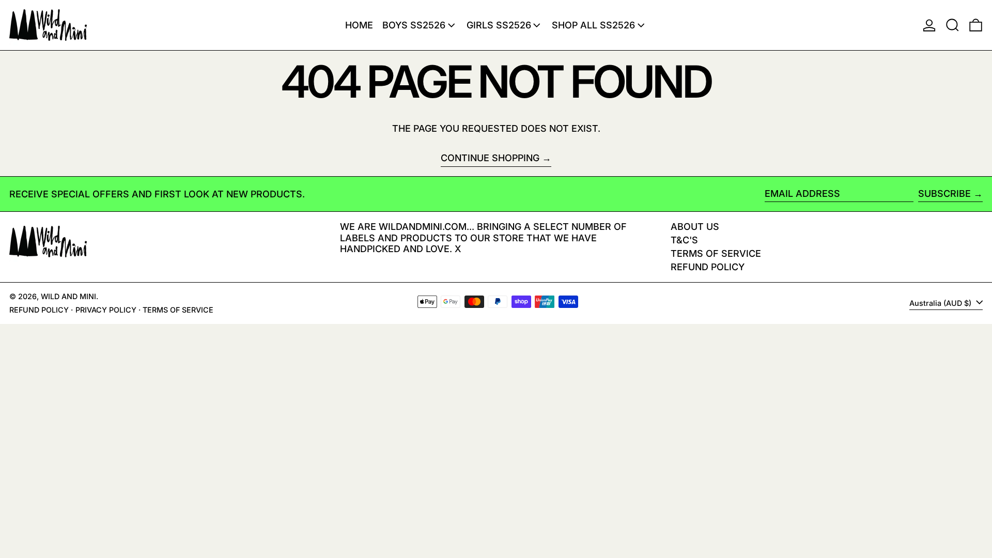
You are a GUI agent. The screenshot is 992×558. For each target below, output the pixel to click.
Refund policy (708, 266)
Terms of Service (716, 253)
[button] (952, 25)
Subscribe (944, 193)
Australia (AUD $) (941, 303)
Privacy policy (105, 309)
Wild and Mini (68, 296)
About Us (695, 226)
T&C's (684, 240)
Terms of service (178, 309)
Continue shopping (490, 157)
